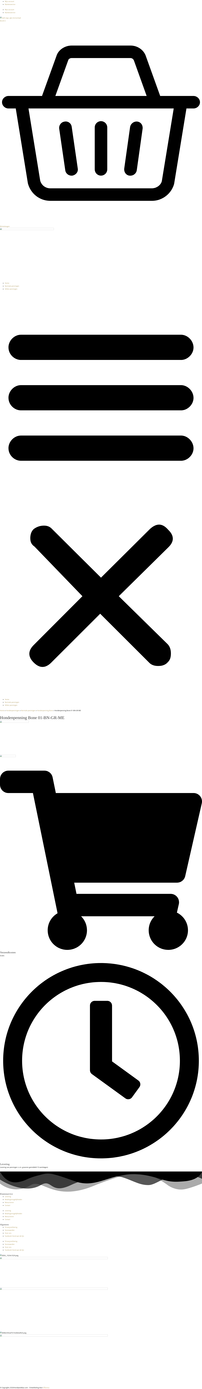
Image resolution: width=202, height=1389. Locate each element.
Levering (8, 1196)
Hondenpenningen (12, 710)
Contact (7, 1205)
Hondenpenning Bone (45, 710)
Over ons (8, 1233)
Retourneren (9, 1202)
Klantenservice (10, 4)
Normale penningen (12, 286)
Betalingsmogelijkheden (13, 1199)
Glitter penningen (11, 289)
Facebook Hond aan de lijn (14, 1236)
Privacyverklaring (11, 1227)
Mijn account (9, 1)
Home (7, 283)
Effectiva (46, 1387)
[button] (101, 495)
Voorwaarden (10, 1230)
